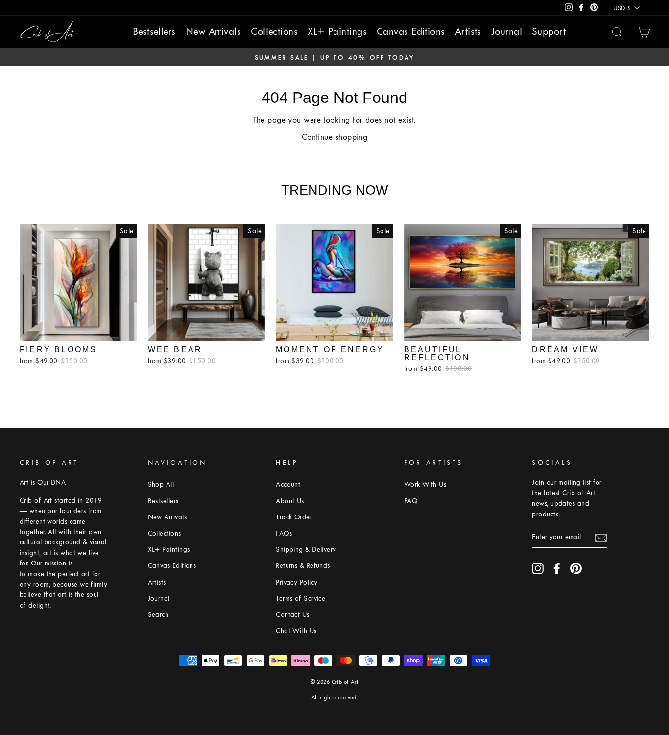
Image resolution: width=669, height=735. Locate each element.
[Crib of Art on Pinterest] (576, 568)
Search (158, 615)
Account (288, 484)
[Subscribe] (601, 537)
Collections (274, 31)
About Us (290, 501)
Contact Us (293, 615)
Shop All (161, 484)
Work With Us (425, 484)
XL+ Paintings (337, 31)
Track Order (294, 517)
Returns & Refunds (303, 566)
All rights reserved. (334, 697)
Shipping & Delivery (306, 549)
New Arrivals (213, 31)
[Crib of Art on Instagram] (538, 568)
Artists (468, 31)
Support (549, 31)
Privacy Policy (296, 582)
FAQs (284, 533)
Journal (506, 31)
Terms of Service (300, 598)
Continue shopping (335, 137)
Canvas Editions (411, 31)
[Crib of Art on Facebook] (557, 568)
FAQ (410, 501)
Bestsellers (154, 31)
